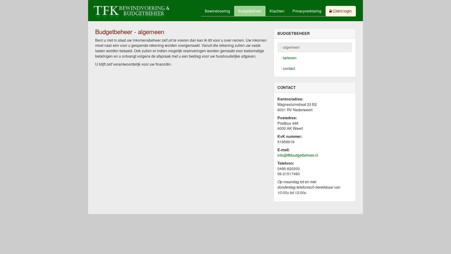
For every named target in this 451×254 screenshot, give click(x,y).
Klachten (277, 11)
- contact (288, 68)
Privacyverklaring (306, 11)
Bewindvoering (217, 11)
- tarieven (288, 57)
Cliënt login (342, 11)
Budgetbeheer (250, 11)
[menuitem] (217, 11)
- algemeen (290, 47)
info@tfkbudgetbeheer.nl (297, 155)
